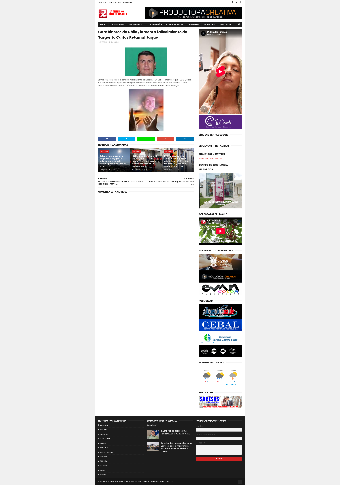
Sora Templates (166, 482)
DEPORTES (104, 434)
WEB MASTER (127, 2)
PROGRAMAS (135, 24)
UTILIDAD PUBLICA (174, 24)
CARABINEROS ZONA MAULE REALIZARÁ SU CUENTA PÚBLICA (175, 432)
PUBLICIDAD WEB (115, 2)
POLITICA (103, 461)
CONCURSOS (210, 24)
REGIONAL (104, 466)
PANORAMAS (193, 24)
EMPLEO (103, 443)
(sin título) (152, 425)
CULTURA (103, 430)
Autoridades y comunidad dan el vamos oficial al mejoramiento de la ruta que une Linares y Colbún (177, 447)
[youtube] (240, 2)
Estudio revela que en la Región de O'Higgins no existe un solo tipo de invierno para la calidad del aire (113, 161)
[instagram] (232, 2)
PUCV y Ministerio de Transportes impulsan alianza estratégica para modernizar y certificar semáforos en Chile (176, 161)
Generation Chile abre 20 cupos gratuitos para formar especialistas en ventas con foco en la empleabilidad (144, 161)
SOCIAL (103, 475)
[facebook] (229, 2)
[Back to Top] (240, 482)
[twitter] (236, 2)
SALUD (102, 470)
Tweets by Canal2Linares (210, 158)
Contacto (225, 24)
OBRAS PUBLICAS (106, 452)
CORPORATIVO (118, 24)
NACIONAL (115, 42)
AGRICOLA (104, 425)
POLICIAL (103, 457)
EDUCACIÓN (105, 439)
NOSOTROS (102, 2)
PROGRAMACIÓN (154, 24)
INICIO (103, 24)
